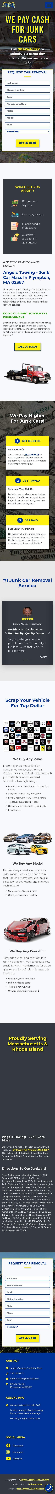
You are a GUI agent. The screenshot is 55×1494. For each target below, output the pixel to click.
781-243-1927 (29, 49)
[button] (6, 633)
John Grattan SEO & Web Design (32, 1489)
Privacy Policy (35, 1484)
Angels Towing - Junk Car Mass (26, 1368)
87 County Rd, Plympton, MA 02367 (31, 1150)
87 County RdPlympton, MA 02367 (21, 1385)
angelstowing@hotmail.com (24, 1379)
